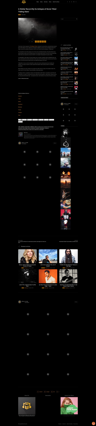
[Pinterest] (41, 42)
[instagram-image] (24, 151)
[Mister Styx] (20, 135)
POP (33, 129)
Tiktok (19, 115)
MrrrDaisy (64, 69)
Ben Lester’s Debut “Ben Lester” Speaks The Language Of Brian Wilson (67, 48)
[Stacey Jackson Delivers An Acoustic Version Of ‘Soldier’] (27, 256)
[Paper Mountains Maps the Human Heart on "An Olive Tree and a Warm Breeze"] (66, 167)
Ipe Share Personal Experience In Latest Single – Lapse (48, 285)
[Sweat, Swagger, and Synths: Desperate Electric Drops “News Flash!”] (76, 78)
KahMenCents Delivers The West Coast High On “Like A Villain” (67, 87)
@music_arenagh (25, 142)
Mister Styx (26, 132)
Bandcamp (20, 107)
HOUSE (30, 129)
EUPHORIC (37, 128)
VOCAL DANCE (41, 129)
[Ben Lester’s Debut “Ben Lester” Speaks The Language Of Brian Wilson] (76, 49)
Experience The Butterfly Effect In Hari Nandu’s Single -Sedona (68, 285)
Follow (55, 143)
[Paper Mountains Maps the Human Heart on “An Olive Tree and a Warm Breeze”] (76, 63)
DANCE (36, 126)
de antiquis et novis (40, 126)
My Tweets (62, 99)
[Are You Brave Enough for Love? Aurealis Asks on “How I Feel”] (76, 83)
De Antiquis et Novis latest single (48, 126)
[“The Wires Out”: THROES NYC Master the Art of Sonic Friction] (76, 73)
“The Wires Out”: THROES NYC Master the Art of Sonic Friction (66, 72)
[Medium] (74, 2)
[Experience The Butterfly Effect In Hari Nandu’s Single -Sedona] (68, 276)
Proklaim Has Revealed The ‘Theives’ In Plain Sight (68, 265)
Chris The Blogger (65, 59)
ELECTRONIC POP (33, 128)
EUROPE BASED (42, 128)
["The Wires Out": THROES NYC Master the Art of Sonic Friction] (66, 188)
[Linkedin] (72, 2)
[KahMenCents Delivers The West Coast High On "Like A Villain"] (66, 218)
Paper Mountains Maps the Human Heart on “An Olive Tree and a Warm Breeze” (67, 63)
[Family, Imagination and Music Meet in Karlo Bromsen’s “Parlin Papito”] (76, 54)
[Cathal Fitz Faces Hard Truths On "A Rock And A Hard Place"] (66, 177)
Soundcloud (20, 104)
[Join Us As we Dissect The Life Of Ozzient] (48, 256)
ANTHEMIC (22, 126)
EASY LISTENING (25, 128)
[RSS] (52, 392)
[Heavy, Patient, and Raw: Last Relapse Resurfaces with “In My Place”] (76, 58)
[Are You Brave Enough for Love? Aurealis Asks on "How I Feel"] (66, 208)
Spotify (19, 101)
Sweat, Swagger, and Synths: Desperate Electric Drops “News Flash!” (67, 77)
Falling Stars (46, 128)
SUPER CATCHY (36, 129)
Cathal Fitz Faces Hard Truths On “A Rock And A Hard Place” (66, 68)
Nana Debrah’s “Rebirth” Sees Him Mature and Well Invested (68, 241)
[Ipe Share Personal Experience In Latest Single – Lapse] (48, 276)
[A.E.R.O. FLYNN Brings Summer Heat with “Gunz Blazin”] (76, 92)
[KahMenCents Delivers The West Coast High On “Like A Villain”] (76, 88)
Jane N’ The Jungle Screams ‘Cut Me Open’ (27, 285)
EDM (29, 128)
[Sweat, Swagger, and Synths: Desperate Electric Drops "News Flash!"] (66, 198)
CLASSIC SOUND (27, 126)
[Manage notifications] (94, 424)
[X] (76, 2)
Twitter (19, 98)
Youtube (19, 109)
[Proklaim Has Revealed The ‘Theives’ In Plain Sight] (68, 256)
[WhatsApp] (43, 42)
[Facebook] (67, 2)
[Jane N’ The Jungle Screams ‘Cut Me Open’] (27, 276)
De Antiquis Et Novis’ (34, 46)
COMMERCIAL (32, 126)
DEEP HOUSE (20, 128)
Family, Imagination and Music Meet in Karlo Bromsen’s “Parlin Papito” (66, 53)
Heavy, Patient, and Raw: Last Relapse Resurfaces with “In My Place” (66, 58)
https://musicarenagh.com (27, 134)
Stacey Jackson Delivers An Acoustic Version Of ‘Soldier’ (27, 265)
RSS (54, 391)
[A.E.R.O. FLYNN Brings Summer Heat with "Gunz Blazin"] (66, 229)
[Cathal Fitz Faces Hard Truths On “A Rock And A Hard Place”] (76, 68)
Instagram (20, 112)
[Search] (77, 19)
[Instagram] (69, 2)
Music (19, 14)
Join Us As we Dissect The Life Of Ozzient (48, 265)
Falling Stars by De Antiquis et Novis (23, 129)
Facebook (20, 96)
